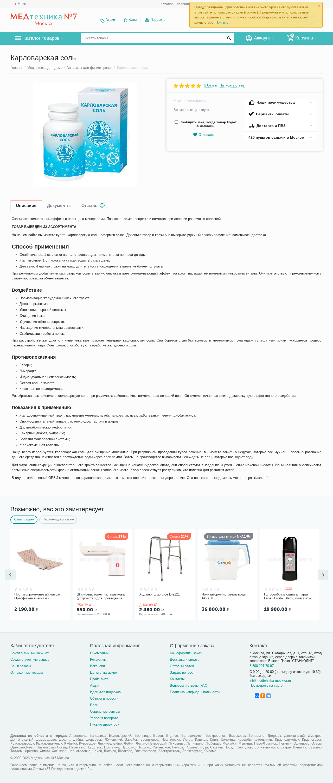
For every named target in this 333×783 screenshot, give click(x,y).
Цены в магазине (103, 672)
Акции (110, 20)
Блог (94, 705)
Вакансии (97, 666)
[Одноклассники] (262, 695)
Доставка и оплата (184, 659)
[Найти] (229, 38)
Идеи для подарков (105, 692)
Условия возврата (104, 718)
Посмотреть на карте (266, 685)
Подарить (157, 20)
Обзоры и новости (104, 698)
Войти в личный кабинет (29, 653)
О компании (99, 653)
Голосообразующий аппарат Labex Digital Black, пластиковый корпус (287, 596)
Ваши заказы (20, 666)
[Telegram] (268, 695)
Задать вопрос (181, 672)
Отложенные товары (26, 672)
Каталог (167, 4)
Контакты (177, 679)
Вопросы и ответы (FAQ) (189, 685)
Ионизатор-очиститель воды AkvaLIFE (224, 596)
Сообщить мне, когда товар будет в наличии (208, 124)
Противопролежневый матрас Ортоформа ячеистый (37, 596)
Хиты (133, 20)
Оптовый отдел (182, 666)
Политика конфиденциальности (195, 692)
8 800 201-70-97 (261, 666)
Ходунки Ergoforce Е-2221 (159, 594)
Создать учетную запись (29, 659)
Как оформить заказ (186, 653)
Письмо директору (104, 724)
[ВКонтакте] (257, 695)
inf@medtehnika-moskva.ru (270, 680)
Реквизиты (98, 659)
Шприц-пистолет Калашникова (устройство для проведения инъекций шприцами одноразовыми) (101, 596)
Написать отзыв (232, 85)
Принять (221, 22)
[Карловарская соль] (85, 135)
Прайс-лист (99, 679)
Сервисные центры (105, 711)
